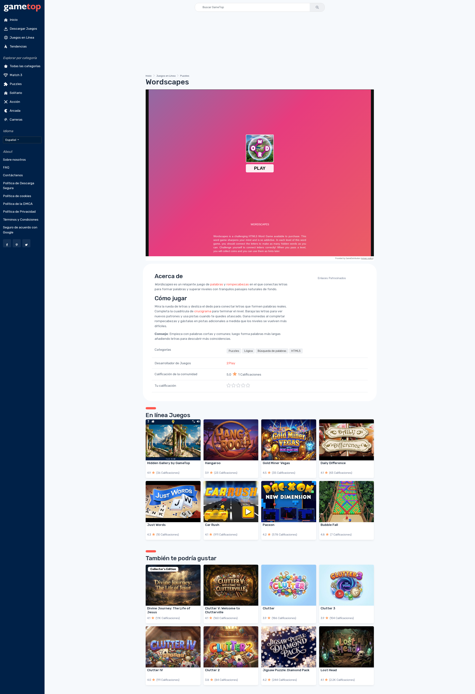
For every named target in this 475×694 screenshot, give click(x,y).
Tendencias (18, 46)
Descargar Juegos (23, 28)
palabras (216, 284)
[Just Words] (173, 501)
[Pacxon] (288, 501)
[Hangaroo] (231, 439)
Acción (14, 102)
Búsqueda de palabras (272, 351)
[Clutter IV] (173, 646)
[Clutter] (288, 585)
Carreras (15, 119)
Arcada (14, 110)
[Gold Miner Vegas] (288, 439)
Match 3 (15, 75)
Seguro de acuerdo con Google (20, 229)
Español (11, 140)
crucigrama (202, 311)
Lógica (248, 351)
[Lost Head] (346, 646)
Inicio (13, 20)
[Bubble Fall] (346, 501)
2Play (231, 363)
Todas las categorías (24, 66)
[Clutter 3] (346, 585)
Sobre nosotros (14, 159)
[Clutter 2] (231, 646)
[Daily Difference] (346, 439)
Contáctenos (13, 175)
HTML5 (296, 351)
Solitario (15, 93)
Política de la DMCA (18, 204)
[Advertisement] (257, 44)
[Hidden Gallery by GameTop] (173, 439)
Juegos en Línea (21, 37)
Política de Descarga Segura (18, 185)
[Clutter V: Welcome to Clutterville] (231, 585)
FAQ (6, 167)
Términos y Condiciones (20, 219)
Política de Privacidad (19, 211)
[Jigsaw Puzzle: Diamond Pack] (288, 646)
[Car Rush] (231, 501)
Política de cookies (17, 196)
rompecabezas (237, 284)
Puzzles (15, 84)
